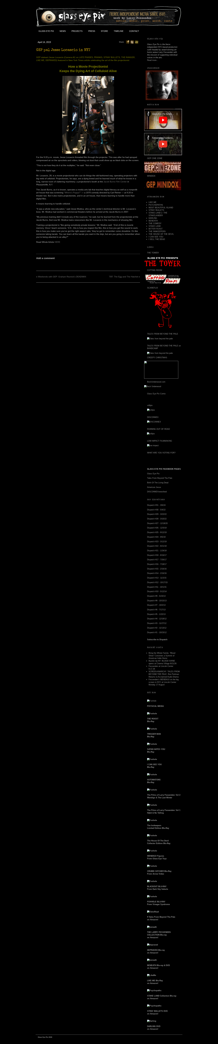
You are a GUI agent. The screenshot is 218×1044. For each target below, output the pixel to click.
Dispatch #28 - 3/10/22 (157, 519)
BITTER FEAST (156, 229)
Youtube (162, 31)
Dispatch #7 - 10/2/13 (156, 605)
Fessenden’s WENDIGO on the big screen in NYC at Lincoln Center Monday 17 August (164, 682)
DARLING (153, 218)
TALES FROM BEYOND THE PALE (162, 334)
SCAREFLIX (152, 288)
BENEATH (153, 221)
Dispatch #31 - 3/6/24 (156, 505)
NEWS (63, 31)
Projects (76, 31)
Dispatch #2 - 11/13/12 (156, 628)
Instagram (168, 31)
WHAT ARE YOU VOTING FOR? (161, 453)
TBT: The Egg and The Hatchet (123, 276)
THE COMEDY (155, 223)
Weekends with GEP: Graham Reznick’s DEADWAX (62, 276)
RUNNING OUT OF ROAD (158, 429)
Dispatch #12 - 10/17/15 (157, 582)
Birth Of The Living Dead (157, 483)
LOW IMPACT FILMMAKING (159, 441)
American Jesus (154, 487)
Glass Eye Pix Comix (156, 394)
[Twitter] (132, 42)
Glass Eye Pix (46, 31)
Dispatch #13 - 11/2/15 (156, 578)
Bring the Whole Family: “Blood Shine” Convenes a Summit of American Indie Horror (162, 655)
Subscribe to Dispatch (157, 639)
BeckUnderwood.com (156, 382)
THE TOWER (153, 253)
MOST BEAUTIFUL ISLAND (161, 207)
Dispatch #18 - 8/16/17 (157, 555)
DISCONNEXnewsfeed (157, 492)
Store (104, 31)
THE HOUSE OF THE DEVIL (161, 234)
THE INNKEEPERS (157, 231)
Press (91, 31)
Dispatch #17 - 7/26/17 (157, 559)
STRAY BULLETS (156, 210)
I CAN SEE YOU (156, 237)
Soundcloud (175, 31)
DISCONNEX (153, 417)
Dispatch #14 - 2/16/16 (157, 573)
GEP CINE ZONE (154, 158)
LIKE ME (152, 202)
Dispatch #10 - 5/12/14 (157, 591)
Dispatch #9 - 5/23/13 (156, 596)
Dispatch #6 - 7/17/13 (156, 610)
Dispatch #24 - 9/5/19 (156, 537)
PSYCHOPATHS (156, 205)
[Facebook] (128, 42)
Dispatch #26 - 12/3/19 (157, 528)
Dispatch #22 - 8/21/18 (157, 546)
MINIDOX (151, 176)
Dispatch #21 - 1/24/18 (157, 550)
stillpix (150, 405)
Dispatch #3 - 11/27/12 (156, 623)
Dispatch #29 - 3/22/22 (157, 514)
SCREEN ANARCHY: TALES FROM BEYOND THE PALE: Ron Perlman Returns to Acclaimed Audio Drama (164, 674)
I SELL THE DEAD (157, 239)
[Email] (137, 42)
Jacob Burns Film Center (115, 181)
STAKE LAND (155, 226)
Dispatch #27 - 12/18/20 (157, 523)
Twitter (155, 31)
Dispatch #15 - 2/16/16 (157, 569)
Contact (134, 31)
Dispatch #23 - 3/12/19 (157, 541)
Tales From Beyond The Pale (159, 478)
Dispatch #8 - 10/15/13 (157, 600)
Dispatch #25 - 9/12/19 (157, 532)
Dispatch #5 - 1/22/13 (156, 614)
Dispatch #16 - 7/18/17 (157, 564)
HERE (57, 242)
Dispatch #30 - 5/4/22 (156, 510)
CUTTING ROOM (154, 270)
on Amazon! (159, 935)
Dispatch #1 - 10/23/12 (157, 632)
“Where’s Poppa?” (72, 192)
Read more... (152, 60)
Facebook (148, 31)
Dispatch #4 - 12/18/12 (157, 619)
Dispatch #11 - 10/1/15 (156, 587)
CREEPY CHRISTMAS (157, 357)
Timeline (118, 31)
